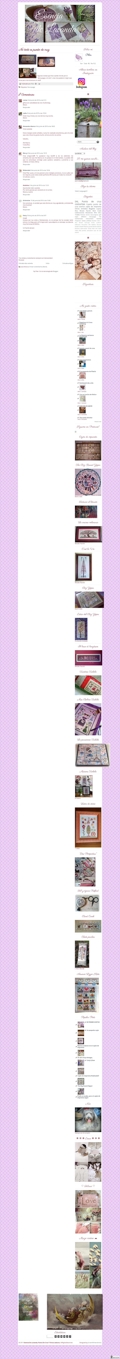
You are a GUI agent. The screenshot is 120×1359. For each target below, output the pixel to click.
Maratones (89, 213)
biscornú (77, 228)
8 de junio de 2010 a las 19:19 (37, 153)
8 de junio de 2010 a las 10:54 (36, 113)
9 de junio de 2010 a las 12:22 (39, 185)
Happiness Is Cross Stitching (85, 323)
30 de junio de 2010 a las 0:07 (36, 215)
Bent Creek (97, 211)
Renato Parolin (85, 211)
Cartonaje (87, 222)
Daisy (25, 215)
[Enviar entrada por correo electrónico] (39, 84)
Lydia (25, 113)
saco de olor (97, 230)
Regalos (92, 208)
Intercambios (89, 218)
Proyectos (78, 220)
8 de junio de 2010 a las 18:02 (45, 126)
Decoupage (31, 87)
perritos (84, 230)
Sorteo (88, 215)
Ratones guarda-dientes (90, 226)
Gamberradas (79, 218)
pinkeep (88, 220)
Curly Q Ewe (91, 1060)
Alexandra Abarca (29, 126)
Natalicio (93, 224)
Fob (100, 217)
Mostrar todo (98, 421)
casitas (84, 220)
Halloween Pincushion (81, 224)
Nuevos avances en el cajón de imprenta (88, 1046)
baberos (99, 226)
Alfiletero (83, 217)
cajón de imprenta (93, 206)
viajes (76, 217)
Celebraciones (79, 213)
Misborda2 (26, 170)
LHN (89, 224)
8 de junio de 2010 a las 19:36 (40, 170)
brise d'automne (85, 360)
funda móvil (91, 228)
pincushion (90, 230)
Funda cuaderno (96, 222)
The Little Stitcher (85, 417)
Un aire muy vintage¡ (84, 1057)
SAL (77, 201)
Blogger (55, 271)
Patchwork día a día (86, 383)
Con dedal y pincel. (85, 311)
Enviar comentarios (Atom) (38, 267)
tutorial (77, 232)
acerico (82, 206)
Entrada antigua (68, 263)
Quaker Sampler (79, 226)
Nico (76, 211)
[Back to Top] (115, 1357)
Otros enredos (81, 208)
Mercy (25, 153)
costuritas (80, 204)
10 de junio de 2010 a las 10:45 (41, 200)
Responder (26, 107)
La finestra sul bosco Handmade (86, 336)
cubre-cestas (83, 228)
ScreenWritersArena (94, 1343)
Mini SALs (97, 213)
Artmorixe (26, 200)
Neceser (99, 224)
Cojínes (98, 209)
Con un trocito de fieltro (87, 394)
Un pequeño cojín (93, 1030)
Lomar (25, 100)
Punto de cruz (91, 201)
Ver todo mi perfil (88, 63)
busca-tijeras (94, 215)
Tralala (77, 215)
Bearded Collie (96, 220)
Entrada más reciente (26, 263)
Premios (82, 215)
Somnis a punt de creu (87, 348)
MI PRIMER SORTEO (93, 1022)
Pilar (88, 55)
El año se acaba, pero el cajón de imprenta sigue (88, 1097)
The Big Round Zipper (85, 1086)
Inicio (47, 263)
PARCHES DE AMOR (85, 406)
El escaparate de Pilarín (87, 371)
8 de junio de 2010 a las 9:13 (37, 100)
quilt (100, 215)
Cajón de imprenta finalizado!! (88, 1076)
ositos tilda (78, 230)
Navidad (98, 218)
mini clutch (98, 228)
